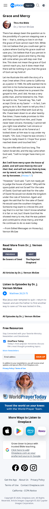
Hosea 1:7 (27, 175)
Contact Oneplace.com (32, 485)
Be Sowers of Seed (12, 259)
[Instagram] (33, 467)
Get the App (10, 479)
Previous (10, 254)
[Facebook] (15, 467)
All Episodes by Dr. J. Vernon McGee (21, 316)
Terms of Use (12, 485)
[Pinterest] (24, 467)
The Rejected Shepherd (33, 261)
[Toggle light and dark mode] (43, 5)
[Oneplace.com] (16, 5)
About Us (23, 479)
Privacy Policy (38, 479)
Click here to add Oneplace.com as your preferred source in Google (25, 453)
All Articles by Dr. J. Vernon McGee (21, 272)
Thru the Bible (21, 22)
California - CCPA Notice (24, 490)
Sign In (29, 5)
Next (31, 254)
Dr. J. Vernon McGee (24, 26)
